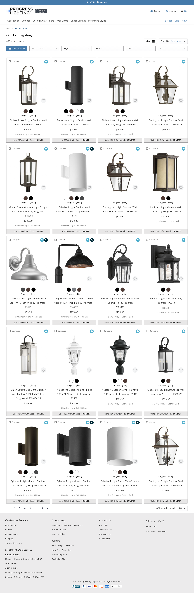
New (184, 21)
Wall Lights (62, 21)
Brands (168, 21)
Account (172, 11)
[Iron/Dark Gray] (82, 111)
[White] (77, 111)
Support (157, 11)
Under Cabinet (78, 21)
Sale (177, 21)
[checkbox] (10, 61)
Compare (16, 61)
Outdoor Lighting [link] (21, 28)
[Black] (31, 111)
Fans (51, 21)
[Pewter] (74, 290)
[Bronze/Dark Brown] (25, 111)
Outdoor (26, 21)
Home (9, 28)
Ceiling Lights (40, 21)
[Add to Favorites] (43, 100)
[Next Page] (47, 508)
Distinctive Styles (97, 21)
